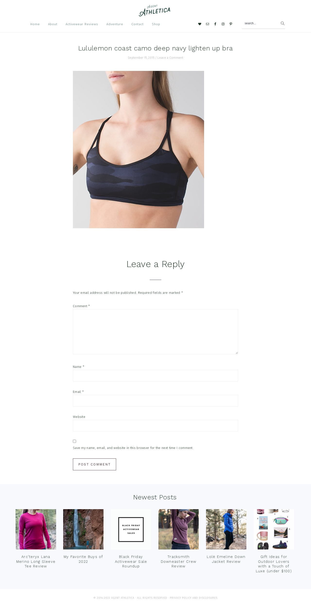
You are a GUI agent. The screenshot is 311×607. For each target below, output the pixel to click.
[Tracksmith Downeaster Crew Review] (178, 530)
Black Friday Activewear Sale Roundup (131, 561)
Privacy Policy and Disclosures (193, 597)
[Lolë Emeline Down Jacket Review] (226, 530)
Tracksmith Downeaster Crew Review (179, 561)
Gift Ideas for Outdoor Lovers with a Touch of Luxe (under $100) (274, 564)
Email (78, 392)
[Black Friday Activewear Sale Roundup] (131, 530)
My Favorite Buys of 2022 (83, 559)
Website (79, 417)
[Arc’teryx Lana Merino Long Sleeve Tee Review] (36, 530)
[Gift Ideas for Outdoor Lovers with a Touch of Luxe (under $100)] (274, 530)
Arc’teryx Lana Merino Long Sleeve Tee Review (36, 561)
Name (78, 367)
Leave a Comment (170, 57)
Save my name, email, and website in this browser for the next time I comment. (133, 448)
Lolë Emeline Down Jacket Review (226, 559)
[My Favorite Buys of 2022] (83, 530)
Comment (81, 306)
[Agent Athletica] (156, 14)
